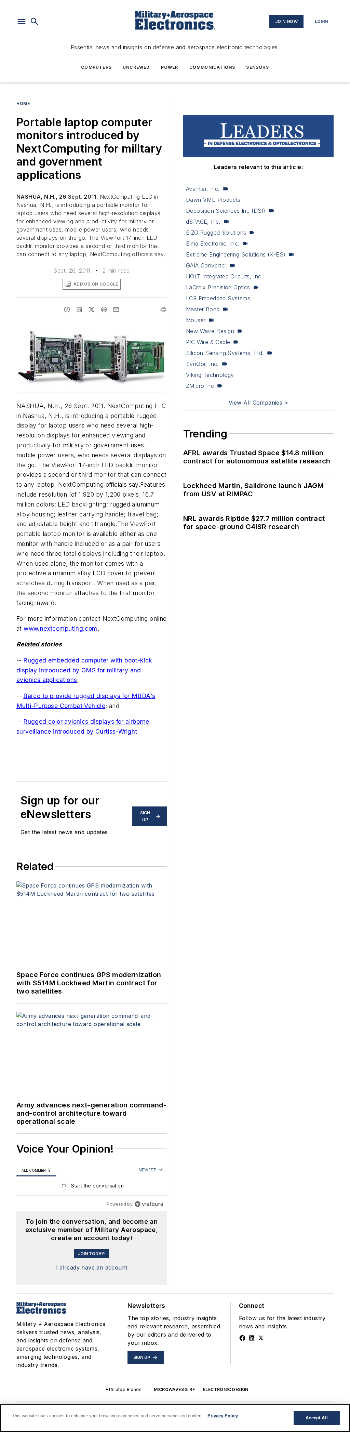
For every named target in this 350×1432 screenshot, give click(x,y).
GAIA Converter (206, 265)
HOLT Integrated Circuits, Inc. (224, 276)
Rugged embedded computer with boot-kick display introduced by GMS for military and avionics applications (84, 670)
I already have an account (91, 1267)
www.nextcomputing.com (60, 628)
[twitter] (91, 309)
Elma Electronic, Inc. (212, 243)
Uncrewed (136, 67)
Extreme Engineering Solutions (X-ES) (235, 254)
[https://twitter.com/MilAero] (260, 1338)
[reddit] (103, 309)
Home (23, 103)
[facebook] (67, 309)
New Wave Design (210, 331)
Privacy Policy (222, 1415)
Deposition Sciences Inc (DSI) (226, 210)
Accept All (316, 1417)
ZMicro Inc (200, 385)
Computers (96, 67)
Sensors (257, 67)
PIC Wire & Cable (208, 342)
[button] (21, 21)
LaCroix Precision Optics (218, 287)
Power (169, 67)
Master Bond (202, 309)
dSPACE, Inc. (203, 221)
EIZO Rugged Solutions (216, 232)
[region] (91, 1187)
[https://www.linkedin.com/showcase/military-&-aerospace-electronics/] (251, 1338)
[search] (34, 21)
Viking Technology (210, 374)
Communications (212, 67)
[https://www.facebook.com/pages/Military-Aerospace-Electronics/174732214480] (242, 1338)
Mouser (195, 320)
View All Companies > (258, 402)
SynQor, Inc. (202, 363)
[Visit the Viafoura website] (148, 1204)
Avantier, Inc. (203, 188)
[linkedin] (79, 309)
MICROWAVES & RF (174, 1389)
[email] (116, 309)
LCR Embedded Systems (218, 298)
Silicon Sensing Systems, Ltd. (225, 353)
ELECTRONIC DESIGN (225, 1389)
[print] (163, 309)
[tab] (36, 1170)
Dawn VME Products (213, 199)
